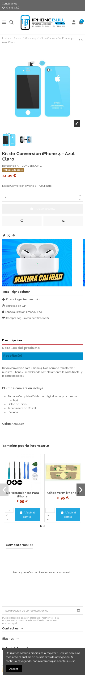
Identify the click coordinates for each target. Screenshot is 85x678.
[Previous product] (79, 40)
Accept (13, 668)
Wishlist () (12, 7)
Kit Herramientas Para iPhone (22, 494)
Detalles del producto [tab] (21, 348)
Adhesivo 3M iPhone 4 (63, 493)
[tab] (42, 356)
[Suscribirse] (78, 610)
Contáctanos (9, 3)
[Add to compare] (63, 221)
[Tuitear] (8, 235)
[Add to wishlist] (22, 221)
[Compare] (22, 489)
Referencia (9, 165)
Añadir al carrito (29, 514)
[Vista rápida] (28, 489)
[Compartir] (4, 235)
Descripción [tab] (12, 340)
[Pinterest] (14, 235)
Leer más (34, 299)
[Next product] (82, 40)
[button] (41, 526)
